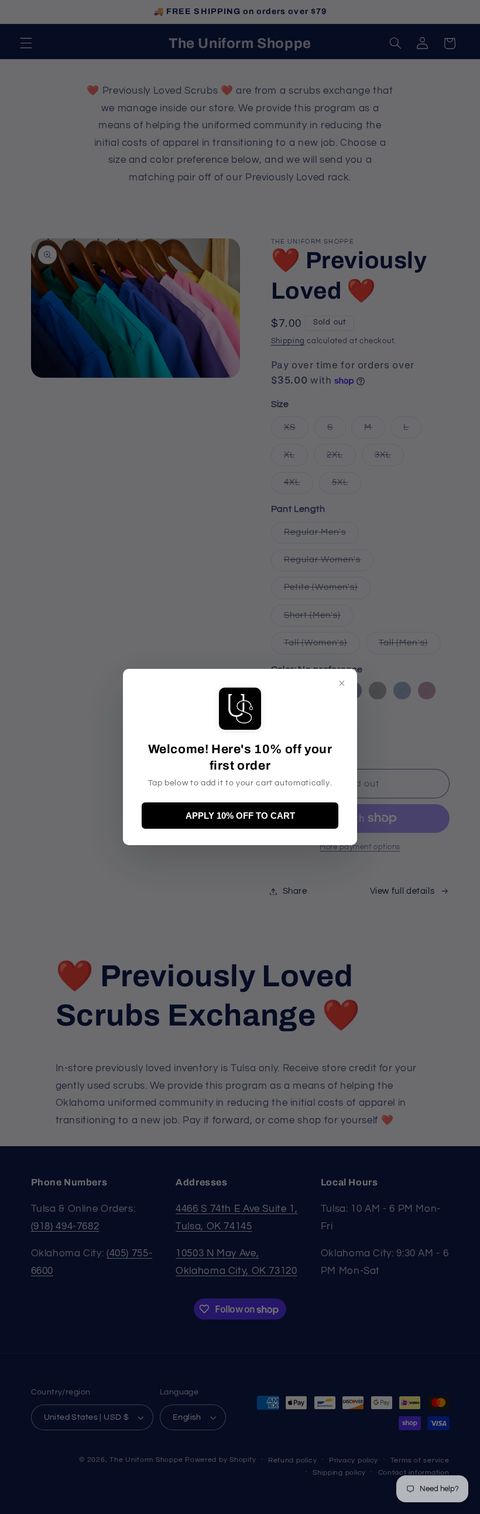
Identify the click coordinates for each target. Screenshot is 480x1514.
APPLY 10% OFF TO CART (240, 816)
